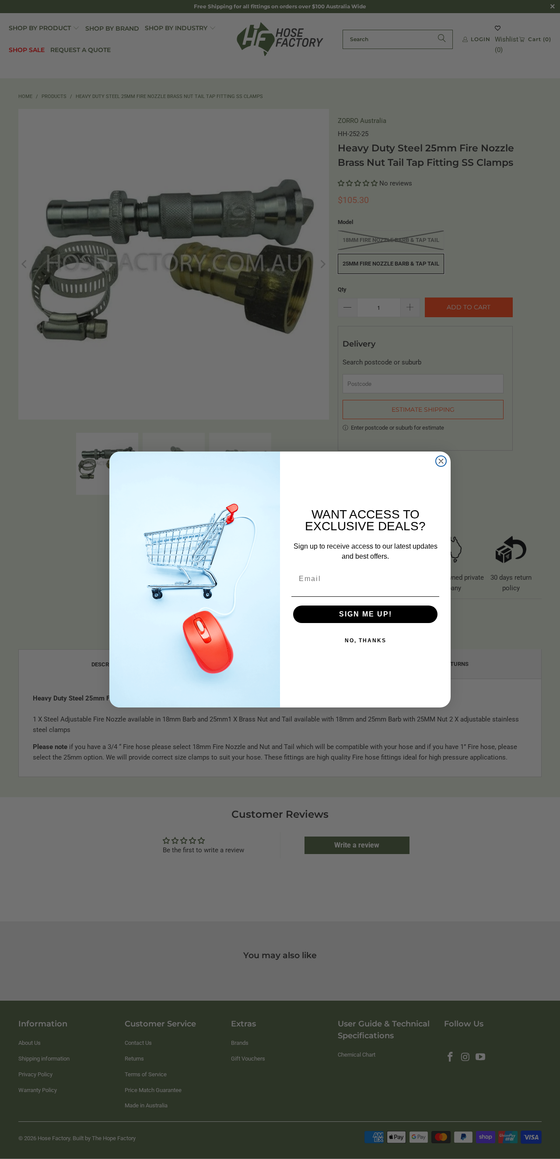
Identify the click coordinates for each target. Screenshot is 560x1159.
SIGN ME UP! (365, 614)
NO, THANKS (365, 640)
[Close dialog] (441, 461)
